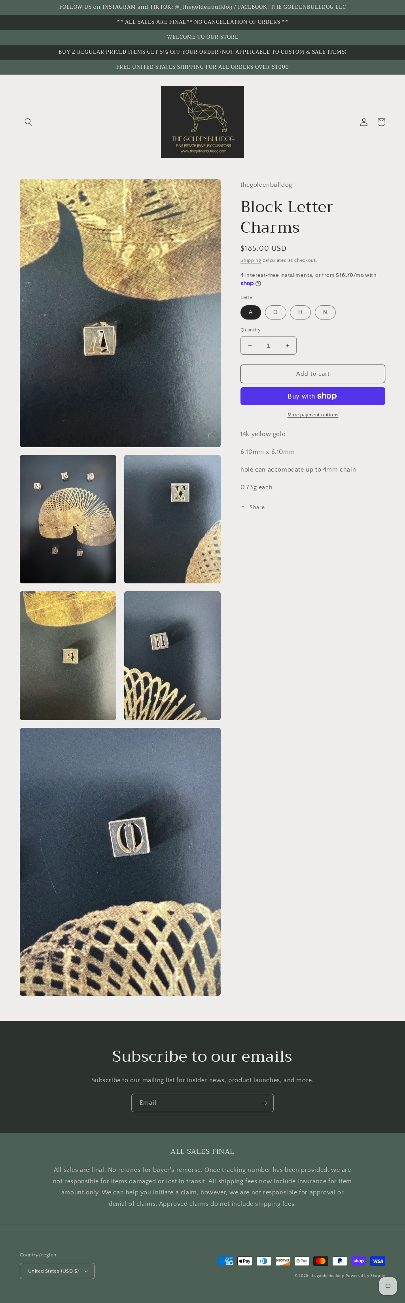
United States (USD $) (53, 1271)
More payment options (313, 414)
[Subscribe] (264, 1103)
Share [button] (257, 507)
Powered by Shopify (365, 1276)
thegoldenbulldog (327, 1276)
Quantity (250, 330)
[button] (28, 122)
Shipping (250, 260)
